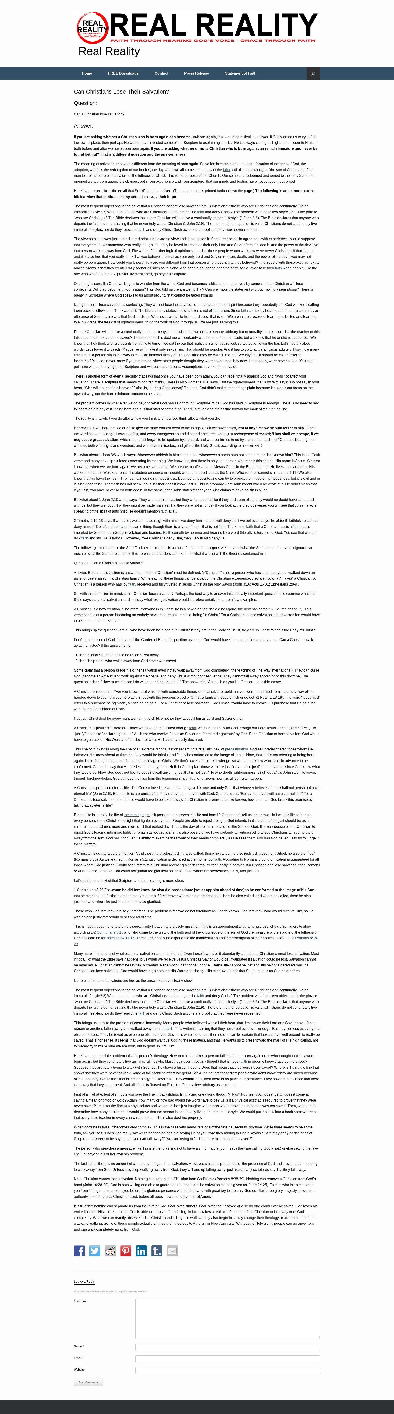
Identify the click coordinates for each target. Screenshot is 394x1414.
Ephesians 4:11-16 (119, 938)
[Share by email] (172, 1250)
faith (226, 170)
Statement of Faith (241, 73)
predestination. (237, 749)
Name (79, 1346)
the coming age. (137, 815)
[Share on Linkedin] (141, 1250)
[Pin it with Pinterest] (125, 1250)
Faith (167, 532)
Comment (80, 1301)
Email (78, 1358)
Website (79, 1369)
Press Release (196, 73)
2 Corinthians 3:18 (108, 932)
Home (87, 73)
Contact (161, 73)
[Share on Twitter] (94, 1250)
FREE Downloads (123, 73)
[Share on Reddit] (110, 1250)
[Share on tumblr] (156, 1250)
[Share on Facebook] (79, 1250)
